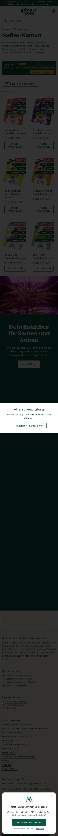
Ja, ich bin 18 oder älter (29, 425)
